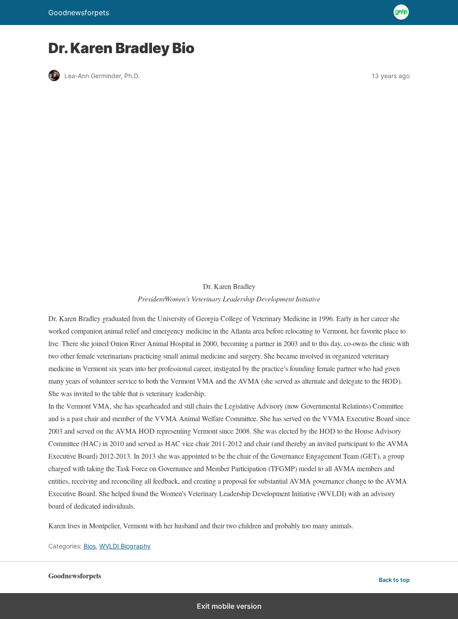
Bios (90, 546)
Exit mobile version (229, 606)
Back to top (394, 580)
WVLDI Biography (125, 546)
